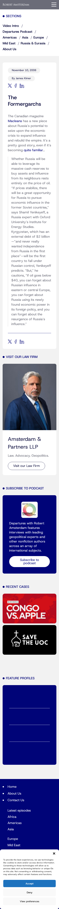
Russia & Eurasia (33, 43)
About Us (9, 49)
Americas (10, 37)
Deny (29, 892)
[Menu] (53, 4)
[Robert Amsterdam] (16, 4)
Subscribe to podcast (29, 561)
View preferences (29, 901)
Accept (29, 883)
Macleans (15, 121)
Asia (25, 37)
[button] (54, 853)
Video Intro (11, 26)
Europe (38, 37)
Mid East (9, 43)
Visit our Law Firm (26, 466)
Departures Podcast (17, 32)
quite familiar (33, 150)
